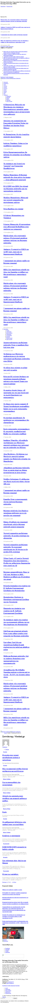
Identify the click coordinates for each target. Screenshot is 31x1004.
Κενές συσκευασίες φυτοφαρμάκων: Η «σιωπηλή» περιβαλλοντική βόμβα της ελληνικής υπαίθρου (16, 431)
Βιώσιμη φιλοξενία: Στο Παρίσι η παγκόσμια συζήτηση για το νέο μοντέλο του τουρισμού (15, 513)
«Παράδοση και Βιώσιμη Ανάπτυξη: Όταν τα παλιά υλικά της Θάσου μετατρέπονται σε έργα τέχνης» (16, 470)
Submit (15, 998)
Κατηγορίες (5, 329)
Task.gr (4, 997)
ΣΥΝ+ (7, 330)
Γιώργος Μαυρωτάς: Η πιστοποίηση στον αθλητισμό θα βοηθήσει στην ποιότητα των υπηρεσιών (16, 226)
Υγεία (4, 84)
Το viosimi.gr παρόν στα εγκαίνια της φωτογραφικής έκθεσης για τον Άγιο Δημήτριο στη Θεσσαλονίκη (16, 622)
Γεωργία (5, 87)
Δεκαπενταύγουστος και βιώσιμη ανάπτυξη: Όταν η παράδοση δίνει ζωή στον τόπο (15, 345)
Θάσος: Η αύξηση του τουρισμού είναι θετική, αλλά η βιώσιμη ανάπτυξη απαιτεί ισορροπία (15, 524)
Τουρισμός (8, 334)
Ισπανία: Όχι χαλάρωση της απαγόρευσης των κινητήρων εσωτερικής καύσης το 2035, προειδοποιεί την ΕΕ (13, 916)
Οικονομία (5, 82)
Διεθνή (4, 92)
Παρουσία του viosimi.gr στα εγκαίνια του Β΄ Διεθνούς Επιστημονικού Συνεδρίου (14, 610)
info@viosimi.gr (10, 983)
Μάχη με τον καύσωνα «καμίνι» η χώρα (12, 889)
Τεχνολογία (9, 335)
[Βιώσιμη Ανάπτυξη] (10, 78)
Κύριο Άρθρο (6, 779)
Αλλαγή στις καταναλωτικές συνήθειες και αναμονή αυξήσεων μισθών (14, 798)
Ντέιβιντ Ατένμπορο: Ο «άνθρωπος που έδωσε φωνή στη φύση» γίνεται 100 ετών (16, 481)
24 (13, 882)
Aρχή (6, 988)
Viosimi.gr (4, 747)
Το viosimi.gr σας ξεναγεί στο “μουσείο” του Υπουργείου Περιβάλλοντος (14, 166)
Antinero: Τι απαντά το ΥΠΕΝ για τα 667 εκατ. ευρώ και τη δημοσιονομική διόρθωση (16, 251)
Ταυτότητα (3, 6)
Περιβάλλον (5, 83)
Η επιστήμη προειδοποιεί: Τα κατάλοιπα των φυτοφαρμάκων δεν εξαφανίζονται (16, 420)
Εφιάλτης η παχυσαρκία (11, 836)
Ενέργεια (5, 88)
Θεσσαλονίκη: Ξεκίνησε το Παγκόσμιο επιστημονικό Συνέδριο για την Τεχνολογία (16, 599)
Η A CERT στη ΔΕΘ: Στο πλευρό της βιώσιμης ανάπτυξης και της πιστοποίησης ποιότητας (15, 188)
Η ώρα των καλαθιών (10, 874)
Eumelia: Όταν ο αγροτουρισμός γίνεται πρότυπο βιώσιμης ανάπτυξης (15, 501)
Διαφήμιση (7, 992)
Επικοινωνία (9, 6)
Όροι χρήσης (8, 990)
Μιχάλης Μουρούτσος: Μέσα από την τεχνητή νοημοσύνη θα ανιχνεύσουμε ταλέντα (15, 200)
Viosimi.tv (5, 95)
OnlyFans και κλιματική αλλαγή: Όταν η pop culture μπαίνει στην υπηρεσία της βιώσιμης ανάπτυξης (16, 633)
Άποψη (4, 89)
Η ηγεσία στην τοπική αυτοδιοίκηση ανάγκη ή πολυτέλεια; (11, 757)
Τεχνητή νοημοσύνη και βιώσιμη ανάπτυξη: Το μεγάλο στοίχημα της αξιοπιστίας (16, 535)
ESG (4, 93)
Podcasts (8, 100)
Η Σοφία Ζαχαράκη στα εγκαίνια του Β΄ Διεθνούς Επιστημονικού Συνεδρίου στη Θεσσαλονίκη (16, 588)
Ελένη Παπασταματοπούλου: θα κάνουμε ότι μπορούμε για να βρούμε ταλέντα (16, 154)
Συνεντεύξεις (9, 333)
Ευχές (4, 812)
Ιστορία (8, 336)
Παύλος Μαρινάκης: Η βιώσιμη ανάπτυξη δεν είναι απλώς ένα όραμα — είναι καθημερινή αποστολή (16, 177)
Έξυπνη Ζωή (9, 338)
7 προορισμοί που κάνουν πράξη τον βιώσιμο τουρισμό (14, 34)
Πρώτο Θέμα (6, 808)
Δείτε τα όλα (9, 101)
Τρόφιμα (5, 86)
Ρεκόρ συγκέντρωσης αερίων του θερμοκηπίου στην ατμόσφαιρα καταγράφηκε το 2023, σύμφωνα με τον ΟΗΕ (15, 923)
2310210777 (11, 982)
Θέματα (8, 97)
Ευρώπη (5, 91)
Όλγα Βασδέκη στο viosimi (13, 209)
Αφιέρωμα (8, 331)
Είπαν (7, 98)
